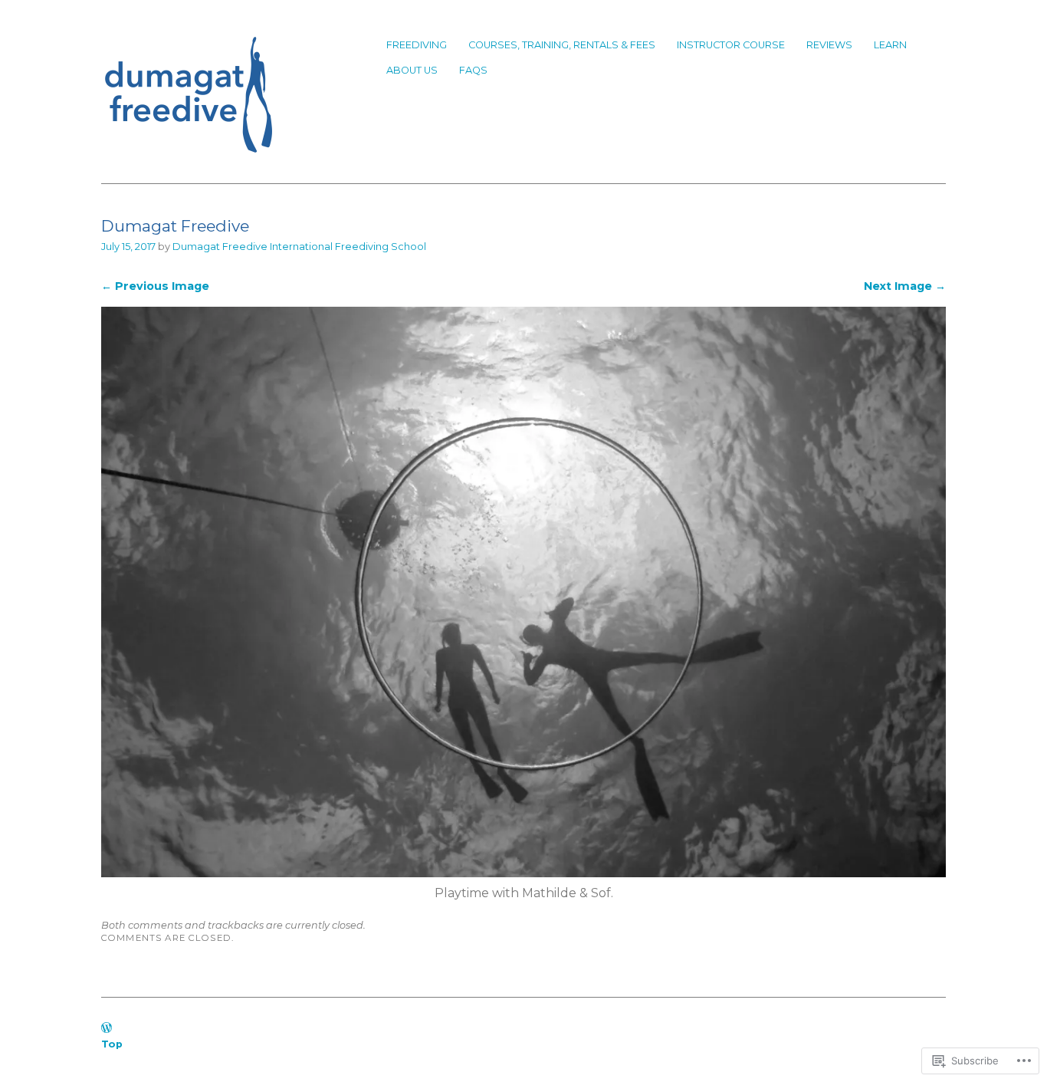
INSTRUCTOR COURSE (731, 45)
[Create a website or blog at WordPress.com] (106, 1028)
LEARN (890, 45)
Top (112, 1044)
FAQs (473, 70)
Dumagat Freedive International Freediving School (299, 246)
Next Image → (905, 286)
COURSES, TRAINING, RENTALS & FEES (561, 45)
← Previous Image (155, 286)
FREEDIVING (416, 45)
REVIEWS (829, 45)
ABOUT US (412, 70)
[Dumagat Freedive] (523, 873)
